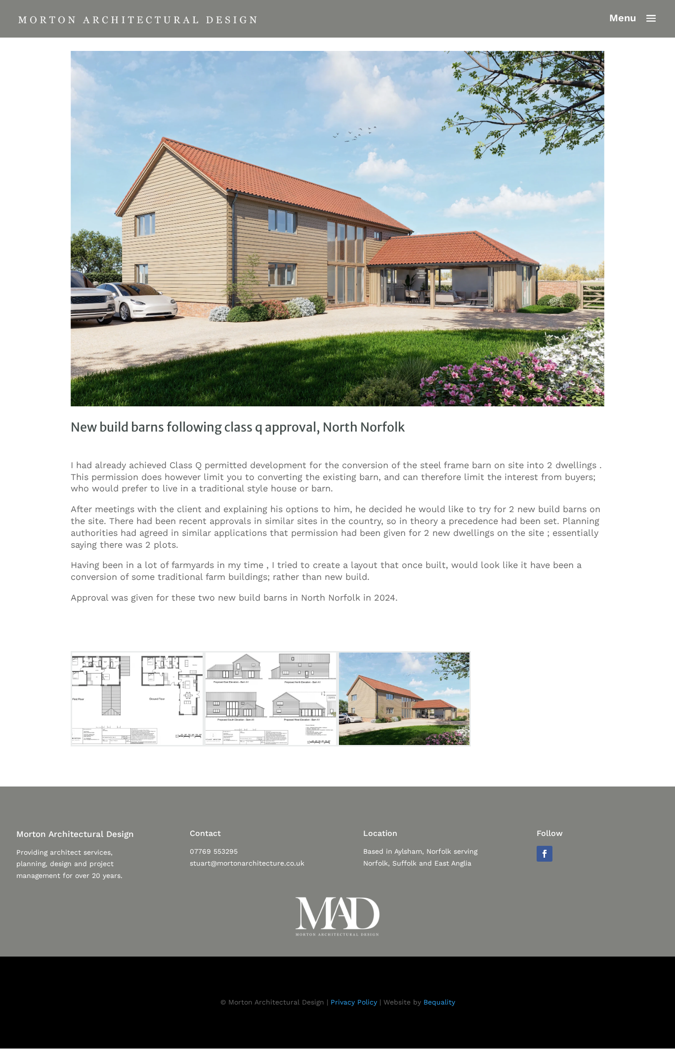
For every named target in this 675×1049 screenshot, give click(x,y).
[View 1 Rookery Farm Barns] (404, 745)
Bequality (439, 1002)
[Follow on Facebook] (544, 854)
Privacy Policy (354, 1002)
